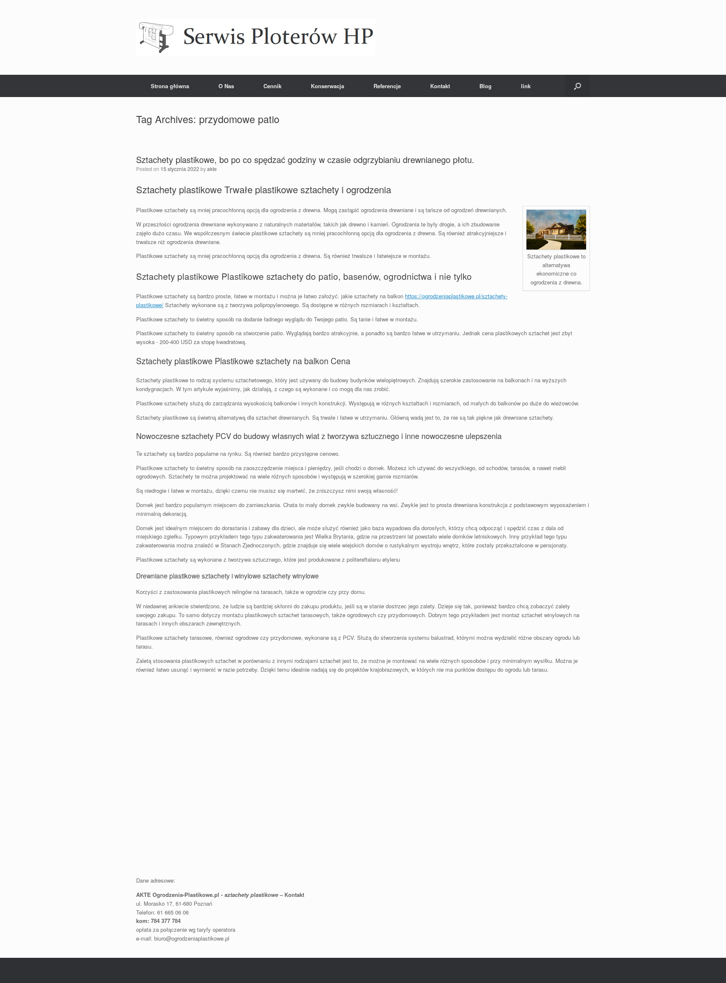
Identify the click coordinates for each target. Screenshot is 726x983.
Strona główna (170, 86)
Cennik (272, 86)
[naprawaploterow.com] (255, 37)
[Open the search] (577, 86)
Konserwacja (327, 86)
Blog (485, 86)
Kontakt (440, 86)
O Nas (226, 86)
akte (212, 168)
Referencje (387, 86)
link (526, 86)
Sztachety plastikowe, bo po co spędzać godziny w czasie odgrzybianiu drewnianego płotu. (305, 159)
